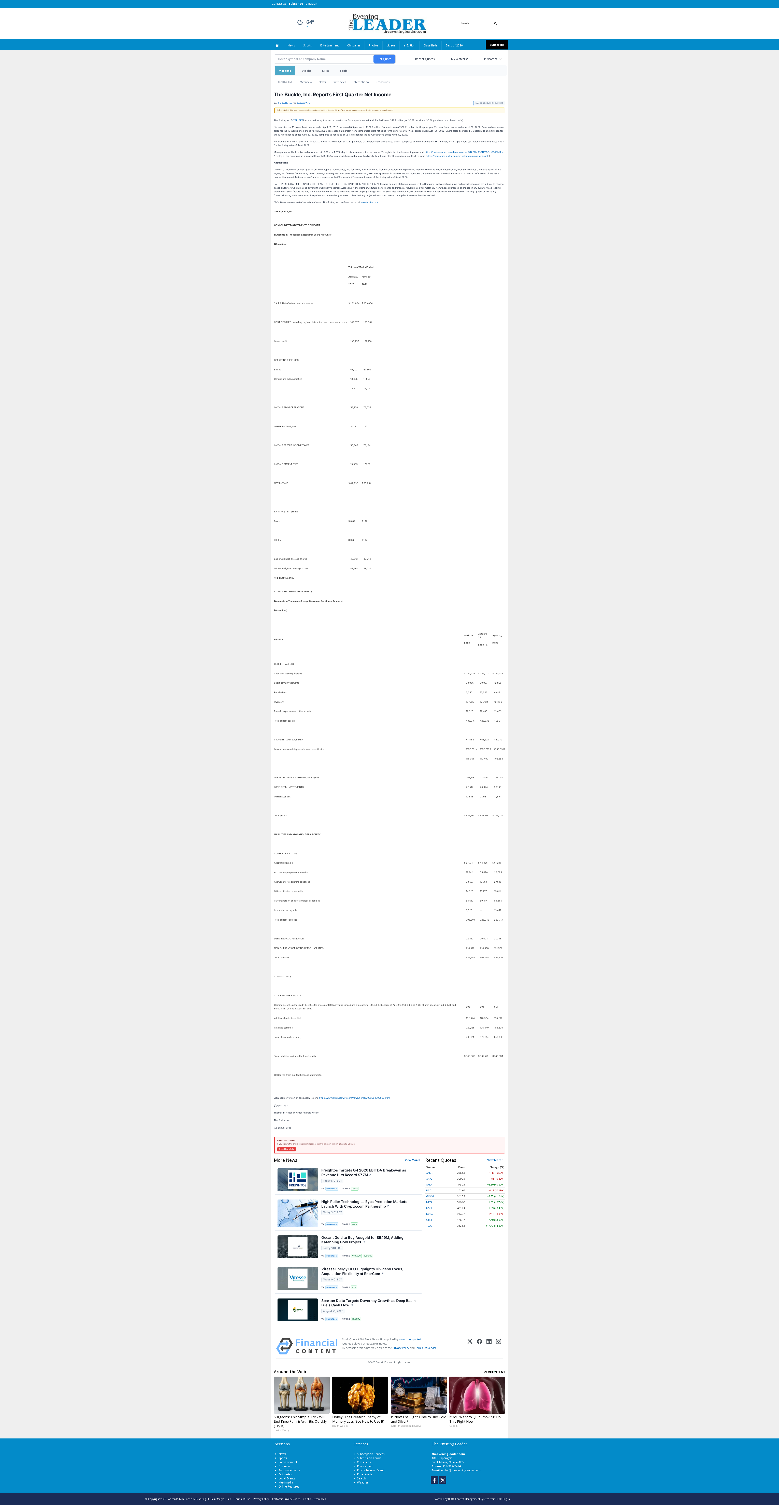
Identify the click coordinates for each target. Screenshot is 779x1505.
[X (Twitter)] (470, 1346)
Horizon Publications (178, 1499)
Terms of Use (242, 1499)
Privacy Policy (401, 1348)
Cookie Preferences (314, 1499)
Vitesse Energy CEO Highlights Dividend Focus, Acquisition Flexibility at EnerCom (362, 1271)
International (361, 82)
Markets (285, 71)
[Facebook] (479, 1346)
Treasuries (383, 82)
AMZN (429, 1173)
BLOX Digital (503, 1499)
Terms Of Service (426, 1348)
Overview (306, 82)
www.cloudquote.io (411, 1339)
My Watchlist (459, 59)
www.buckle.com (369, 202)
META (429, 1202)
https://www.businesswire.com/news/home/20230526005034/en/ (354, 1097)
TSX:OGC (368, 1256)
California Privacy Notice (286, 1499)
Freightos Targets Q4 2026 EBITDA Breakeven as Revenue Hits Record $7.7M (363, 1172)
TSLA (429, 1225)
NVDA (429, 1214)
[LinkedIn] (489, 1346)
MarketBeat (331, 1189)
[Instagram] (498, 1346)
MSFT (429, 1208)
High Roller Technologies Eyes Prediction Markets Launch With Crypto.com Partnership (364, 1203)
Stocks (307, 71)
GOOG (430, 1196)
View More (412, 1160)
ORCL (429, 1220)
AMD (429, 1184)
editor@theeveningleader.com (461, 1470)
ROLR (354, 1224)
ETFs (325, 71)
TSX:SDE (356, 1319)
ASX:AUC (356, 1256)
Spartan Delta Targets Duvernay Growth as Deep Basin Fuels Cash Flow (368, 1302)
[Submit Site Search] (495, 23)
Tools (343, 71)
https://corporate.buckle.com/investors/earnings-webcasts (458, 156)
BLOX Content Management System (468, 1499)
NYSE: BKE (297, 120)
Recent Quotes (425, 59)
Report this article (286, 1149)
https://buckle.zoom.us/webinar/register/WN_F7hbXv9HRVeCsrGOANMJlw (464, 152)
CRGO (354, 1189)
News (322, 82)
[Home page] (386, 23)
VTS (354, 1287)
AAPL (429, 1178)
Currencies (339, 82)
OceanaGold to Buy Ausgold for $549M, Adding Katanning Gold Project (362, 1239)
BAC (428, 1190)
